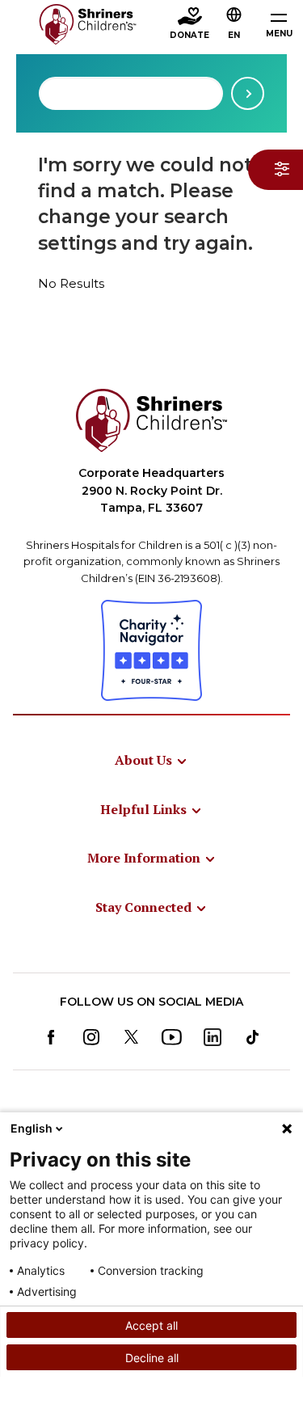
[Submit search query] (247, 93)
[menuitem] (151, 760)
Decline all (152, 1358)
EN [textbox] (234, 35)
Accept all (151, 1325)
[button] (234, 25)
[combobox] (131, 93)
